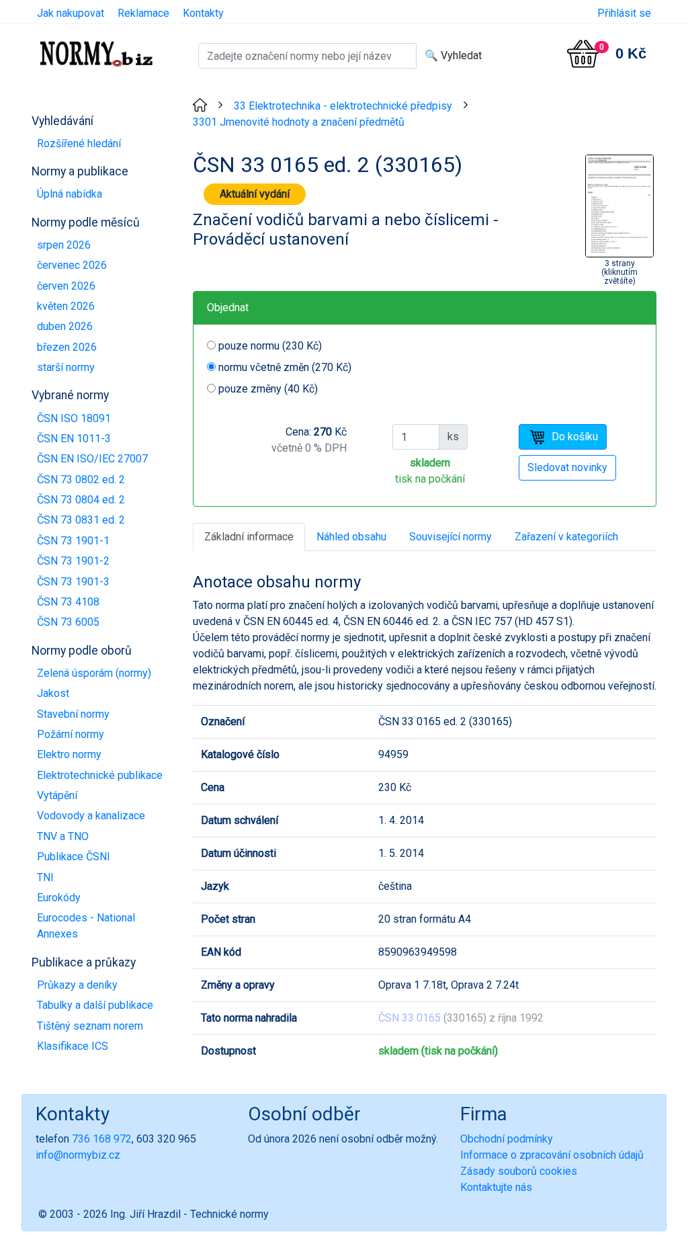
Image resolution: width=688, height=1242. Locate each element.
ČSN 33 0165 (409, 1017)
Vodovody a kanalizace (91, 815)
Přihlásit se (624, 13)
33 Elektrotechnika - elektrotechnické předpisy (343, 105)
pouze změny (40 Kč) (268, 388)
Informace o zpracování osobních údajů (552, 1155)
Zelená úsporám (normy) (94, 673)
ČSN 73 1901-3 (73, 581)
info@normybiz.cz (78, 1155)
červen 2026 (66, 286)
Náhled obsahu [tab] (351, 536)
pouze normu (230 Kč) (270, 345)
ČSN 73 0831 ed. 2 (81, 519)
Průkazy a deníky (77, 985)
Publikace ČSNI (73, 856)
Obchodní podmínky (506, 1138)
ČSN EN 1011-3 (74, 438)
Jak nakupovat (70, 13)
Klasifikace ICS (72, 1046)
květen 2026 (66, 306)
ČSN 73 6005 (68, 622)
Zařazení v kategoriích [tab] (566, 536)
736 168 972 (102, 1138)
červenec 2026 (72, 265)
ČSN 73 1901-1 (73, 540)
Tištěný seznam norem (90, 1026)
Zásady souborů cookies (518, 1171)
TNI (45, 877)
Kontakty (203, 13)
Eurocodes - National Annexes (86, 925)
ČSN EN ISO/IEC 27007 (92, 458)
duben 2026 (65, 326)
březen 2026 (67, 347)
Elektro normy (69, 754)
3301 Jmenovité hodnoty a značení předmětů (298, 122)
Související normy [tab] (450, 536)
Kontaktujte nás (496, 1187)
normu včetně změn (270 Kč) (284, 367)
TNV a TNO (63, 836)
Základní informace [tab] (249, 536)
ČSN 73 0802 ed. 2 (81, 479)
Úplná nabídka (69, 194)
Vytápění (57, 795)
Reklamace (143, 13)
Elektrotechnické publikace (100, 775)
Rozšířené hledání (79, 143)
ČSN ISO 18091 (74, 418)
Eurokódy (59, 897)
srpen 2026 (64, 245)
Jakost (53, 693)
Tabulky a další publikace (95, 1005)
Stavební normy (73, 714)
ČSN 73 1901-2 (73, 560)
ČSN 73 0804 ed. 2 (81, 499)
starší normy (66, 367)
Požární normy (70, 734)
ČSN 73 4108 (68, 601)
